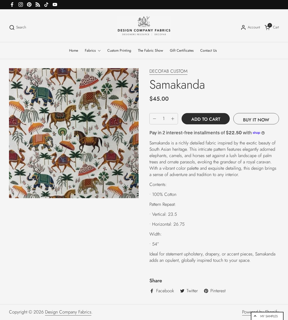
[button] (17, 27)
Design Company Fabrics (68, 312)
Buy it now (256, 120)
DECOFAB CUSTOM (168, 71)
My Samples (269, 316)
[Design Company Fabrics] (144, 27)
